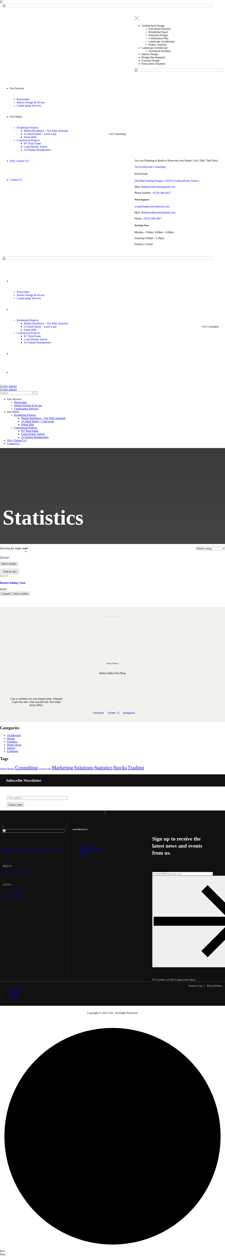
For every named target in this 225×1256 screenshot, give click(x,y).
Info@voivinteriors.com (16, 872)
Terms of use (195, 985)
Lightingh (12, 751)
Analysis (3, 769)
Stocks (120, 767)
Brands (11, 738)
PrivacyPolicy (214, 985)
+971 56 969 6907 (13, 890)
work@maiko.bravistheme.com (151, 206)
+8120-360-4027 (161, 192)
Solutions (84, 767)
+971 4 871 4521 (12, 896)
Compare (6, 593)
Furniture (12, 741)
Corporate (42, 769)
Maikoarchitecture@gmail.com (158, 186)
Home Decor (14, 744)
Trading (136, 767)
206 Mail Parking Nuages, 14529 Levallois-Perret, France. (166, 180)
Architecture (14, 735)
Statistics (103, 767)
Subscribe (15, 804)
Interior (11, 748)
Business (11, 769)
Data (49, 769)
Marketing (62, 767)
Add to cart (10, 571)
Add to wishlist (8, 563)
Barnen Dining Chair (12, 582)
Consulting (26, 767)
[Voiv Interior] (8, 386)
